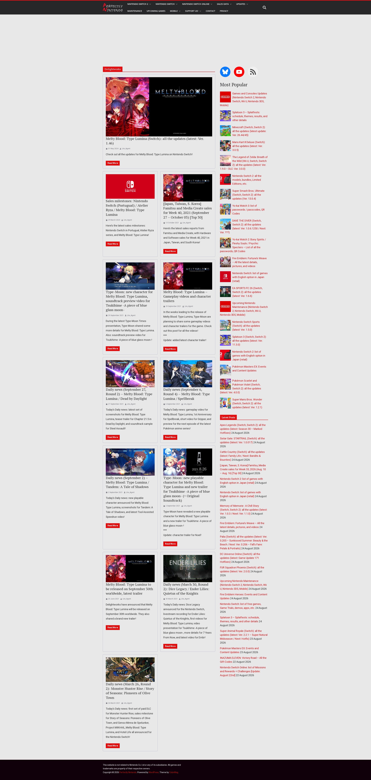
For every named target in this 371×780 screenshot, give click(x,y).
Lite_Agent (126, 149)
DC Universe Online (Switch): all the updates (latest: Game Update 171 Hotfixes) (240, 557)
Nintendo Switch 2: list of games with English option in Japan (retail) (248, 355)
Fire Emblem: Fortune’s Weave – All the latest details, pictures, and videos (249, 262)
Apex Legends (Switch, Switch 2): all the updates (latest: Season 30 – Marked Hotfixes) (243, 428)
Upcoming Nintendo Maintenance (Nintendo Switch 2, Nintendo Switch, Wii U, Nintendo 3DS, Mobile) (243, 584)
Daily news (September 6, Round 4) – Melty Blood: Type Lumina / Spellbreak (186, 394)
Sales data (223, 4)
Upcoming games (156, 11)
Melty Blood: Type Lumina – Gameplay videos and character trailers (187, 296)
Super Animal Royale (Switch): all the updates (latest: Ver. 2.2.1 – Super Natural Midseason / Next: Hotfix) (244, 634)
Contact (210, 11)
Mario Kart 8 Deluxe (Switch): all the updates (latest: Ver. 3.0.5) (248, 146)
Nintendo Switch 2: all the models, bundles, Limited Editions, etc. (246, 179)
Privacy (224, 11)
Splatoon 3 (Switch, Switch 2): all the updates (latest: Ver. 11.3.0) (249, 340)
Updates (240, 4)
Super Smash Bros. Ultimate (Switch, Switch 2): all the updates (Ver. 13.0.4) (248, 194)
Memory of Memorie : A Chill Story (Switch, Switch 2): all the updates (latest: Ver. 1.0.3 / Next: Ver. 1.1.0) (243, 509)
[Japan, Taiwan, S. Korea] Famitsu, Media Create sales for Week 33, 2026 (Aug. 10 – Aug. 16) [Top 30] (243, 469)
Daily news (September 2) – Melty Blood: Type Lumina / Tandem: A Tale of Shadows (127, 482)
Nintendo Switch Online (195, 4)
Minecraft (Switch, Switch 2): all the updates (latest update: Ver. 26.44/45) (249, 131)
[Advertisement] (185, 36)
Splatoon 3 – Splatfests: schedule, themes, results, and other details (249, 116)
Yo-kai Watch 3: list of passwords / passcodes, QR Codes (248, 209)
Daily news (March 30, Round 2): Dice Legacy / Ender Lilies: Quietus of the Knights (186, 589)
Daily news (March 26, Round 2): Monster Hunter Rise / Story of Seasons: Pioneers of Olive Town (130, 691)
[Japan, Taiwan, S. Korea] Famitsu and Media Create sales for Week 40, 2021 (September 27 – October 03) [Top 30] (187, 210)
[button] (149, 4)
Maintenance (134, 11)
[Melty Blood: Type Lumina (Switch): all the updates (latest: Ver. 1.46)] (159, 106)
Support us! (191, 11)
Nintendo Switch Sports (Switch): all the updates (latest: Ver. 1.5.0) (246, 325)
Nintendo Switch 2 (137, 4)
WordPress (154, 772)
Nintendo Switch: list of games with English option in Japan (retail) (250, 277)
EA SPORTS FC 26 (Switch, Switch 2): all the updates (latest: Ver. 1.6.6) (247, 292)
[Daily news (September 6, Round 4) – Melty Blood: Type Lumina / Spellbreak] (187, 373)
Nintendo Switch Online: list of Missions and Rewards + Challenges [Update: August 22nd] (243, 671)
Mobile (174, 11)
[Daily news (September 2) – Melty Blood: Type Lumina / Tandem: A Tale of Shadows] (130, 462)
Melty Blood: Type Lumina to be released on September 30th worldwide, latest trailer (129, 589)
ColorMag (173, 772)
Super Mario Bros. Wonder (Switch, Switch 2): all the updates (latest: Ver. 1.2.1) (247, 403)
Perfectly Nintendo (128, 772)
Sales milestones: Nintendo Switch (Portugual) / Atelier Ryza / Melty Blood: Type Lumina (127, 208)
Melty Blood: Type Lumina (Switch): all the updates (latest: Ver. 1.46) (155, 140)
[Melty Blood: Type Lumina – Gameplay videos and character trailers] (187, 276)
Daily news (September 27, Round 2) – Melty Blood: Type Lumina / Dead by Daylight (129, 394)
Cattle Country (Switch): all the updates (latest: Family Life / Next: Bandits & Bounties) (242, 455)
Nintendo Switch (165, 4)
